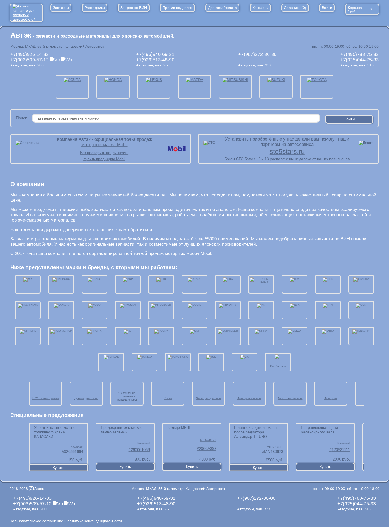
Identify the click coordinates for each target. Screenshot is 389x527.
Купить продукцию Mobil (104, 159)
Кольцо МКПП (180, 427)
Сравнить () (295, 8)
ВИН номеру (353, 238)
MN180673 (273, 451)
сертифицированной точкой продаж (126, 253)
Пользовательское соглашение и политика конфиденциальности (66, 521)
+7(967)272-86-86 (257, 54)
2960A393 (207, 448)
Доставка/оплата (222, 8)
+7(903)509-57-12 (29, 59)
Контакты (260, 8)
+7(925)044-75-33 (359, 59)
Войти (327, 8)
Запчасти (61, 8)
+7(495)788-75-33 (359, 54)
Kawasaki (77, 446)
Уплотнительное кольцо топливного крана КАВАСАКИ (54, 432)
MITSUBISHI (208, 440)
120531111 (341, 449)
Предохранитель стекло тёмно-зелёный (121, 429)
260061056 (140, 449)
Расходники (94, 8)
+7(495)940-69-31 (155, 54)
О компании (27, 184)
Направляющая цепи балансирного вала (319, 429)
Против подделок (177, 8)
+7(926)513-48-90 (155, 59)
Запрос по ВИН (133, 8)
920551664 (73, 451)
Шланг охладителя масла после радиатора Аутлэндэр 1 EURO (256, 432)
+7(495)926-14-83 (29, 54)
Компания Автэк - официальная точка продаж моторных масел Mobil (104, 142)
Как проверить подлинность (104, 153)
